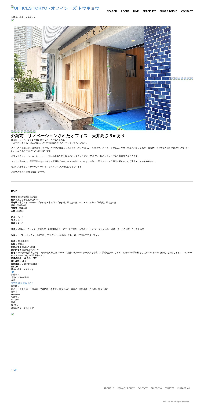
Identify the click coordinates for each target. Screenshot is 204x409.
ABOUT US (109, 388)
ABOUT (125, 11)
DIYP (136, 11)
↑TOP (14, 370)
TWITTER (169, 388)
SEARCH (112, 11)
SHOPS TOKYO (168, 11)
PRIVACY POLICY (126, 388)
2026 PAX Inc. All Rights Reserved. (176, 402)
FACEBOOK (156, 388)
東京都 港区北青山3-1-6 (22, 283)
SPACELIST (149, 11)
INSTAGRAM (183, 388)
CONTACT (187, 11)
